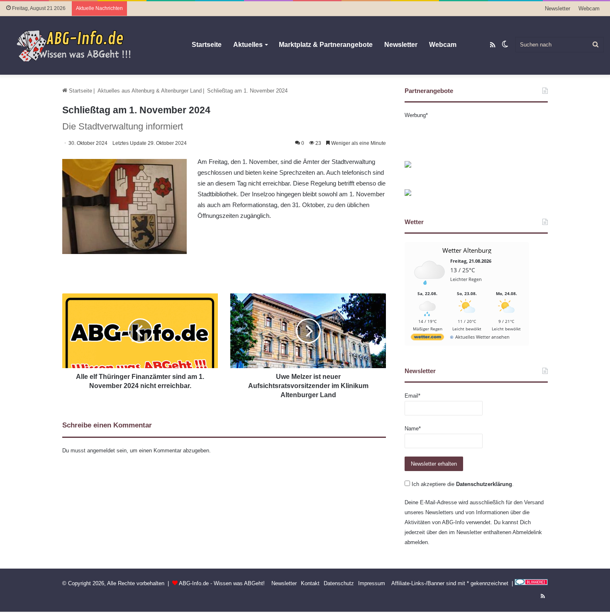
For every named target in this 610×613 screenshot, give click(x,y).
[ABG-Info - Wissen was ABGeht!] (78, 45)
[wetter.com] (427, 338)
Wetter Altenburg (466, 250)
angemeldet (101, 450)
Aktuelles (248, 44)
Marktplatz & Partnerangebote (326, 44)
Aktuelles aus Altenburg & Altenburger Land (150, 91)
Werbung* (416, 115)
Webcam (589, 8)
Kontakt (310, 583)
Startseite (207, 44)
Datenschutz (339, 583)
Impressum (371, 583)
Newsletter (557, 8)
